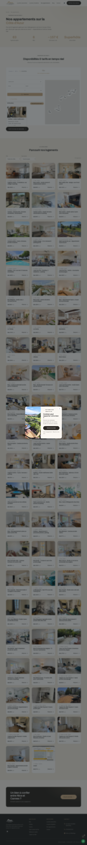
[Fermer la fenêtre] (59, 409)
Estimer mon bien (51, 428)
